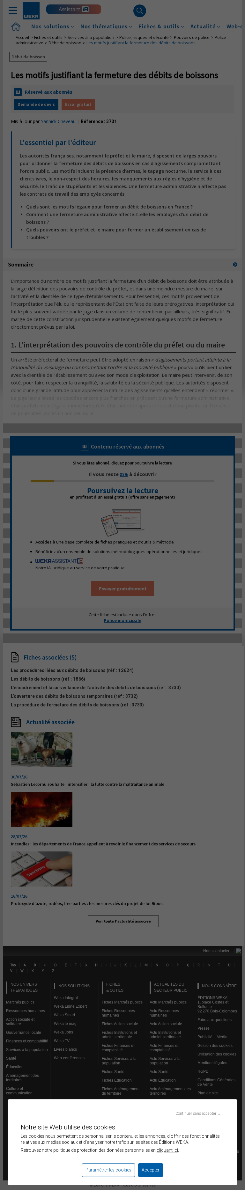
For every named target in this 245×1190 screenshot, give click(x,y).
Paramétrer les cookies (108, 1170)
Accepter (151, 1170)
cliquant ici (167, 1150)
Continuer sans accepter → (198, 1113)
